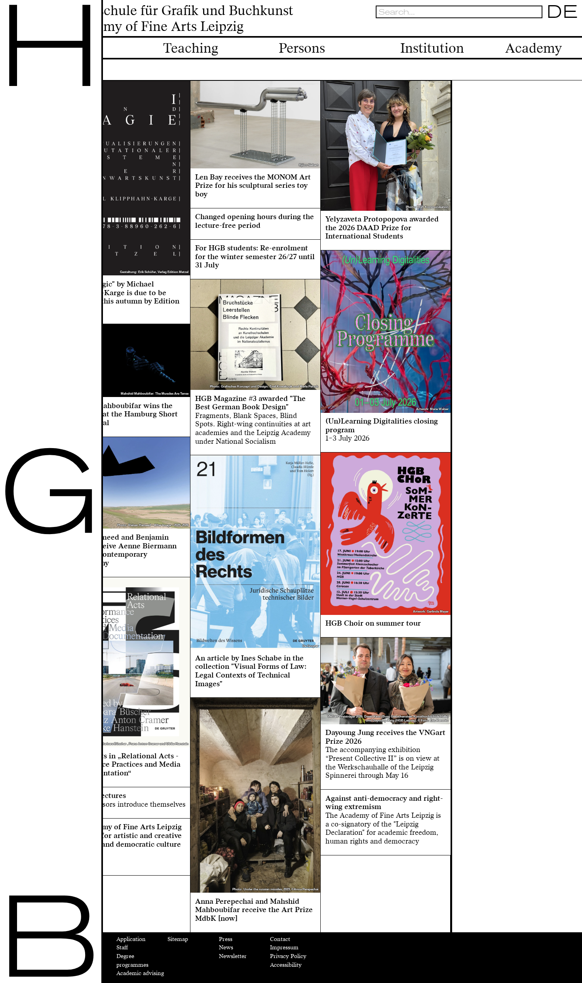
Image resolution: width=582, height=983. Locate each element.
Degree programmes (132, 960)
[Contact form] (573, 29)
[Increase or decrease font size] (527, 29)
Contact (280, 939)
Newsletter (233, 956)
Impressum (284, 947)
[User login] (549, 29)
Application (131, 939)
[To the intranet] (538, 29)
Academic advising (140, 973)
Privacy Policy (288, 956)
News (226, 947)
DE (562, 12)
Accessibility (286, 965)
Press (225, 939)
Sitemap (177, 939)
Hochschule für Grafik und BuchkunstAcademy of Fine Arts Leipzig (179, 18)
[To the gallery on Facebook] (561, 29)
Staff (122, 947)
